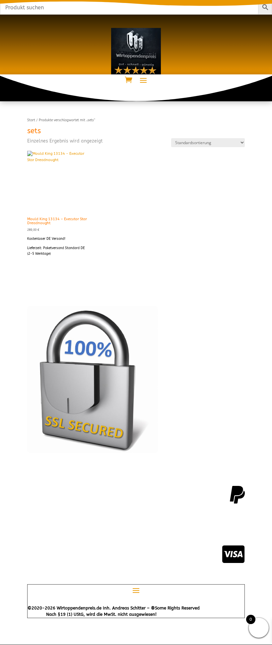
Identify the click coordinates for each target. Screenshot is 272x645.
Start (31, 120)
